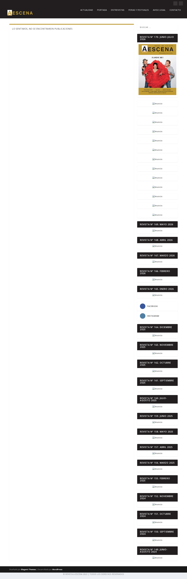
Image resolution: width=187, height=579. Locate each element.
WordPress (57, 569)
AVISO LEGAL (159, 10)
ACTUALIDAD (86, 10)
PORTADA (102, 10)
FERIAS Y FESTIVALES (138, 10)
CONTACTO (175, 10)
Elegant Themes (28, 569)
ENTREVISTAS (117, 10)
